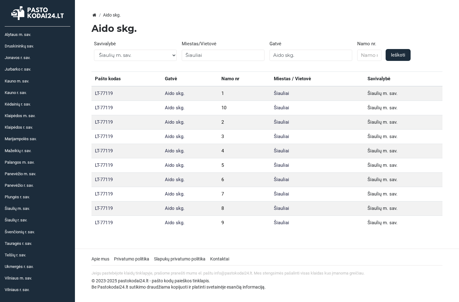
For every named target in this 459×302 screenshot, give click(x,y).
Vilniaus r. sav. (17, 289)
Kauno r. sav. (16, 92)
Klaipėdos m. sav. (20, 115)
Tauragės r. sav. (18, 243)
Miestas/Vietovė (199, 44)
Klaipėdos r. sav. (19, 127)
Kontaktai (219, 258)
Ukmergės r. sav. (19, 266)
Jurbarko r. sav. (18, 69)
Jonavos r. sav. (17, 57)
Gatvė (275, 44)
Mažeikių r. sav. (18, 150)
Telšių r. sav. (15, 255)
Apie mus (100, 258)
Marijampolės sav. (21, 138)
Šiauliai (281, 93)
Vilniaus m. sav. (18, 278)
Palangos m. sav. (19, 162)
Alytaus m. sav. (18, 34)
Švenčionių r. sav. (20, 232)
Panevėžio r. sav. (19, 185)
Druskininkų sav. (19, 46)
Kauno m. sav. (17, 81)
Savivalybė (105, 44)
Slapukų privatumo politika (179, 258)
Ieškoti (398, 55)
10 (223, 108)
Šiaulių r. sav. (16, 220)
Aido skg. (175, 93)
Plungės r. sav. (17, 197)
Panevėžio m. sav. (20, 173)
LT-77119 (104, 93)
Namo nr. (366, 44)
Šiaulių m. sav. (17, 208)
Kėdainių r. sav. (18, 104)
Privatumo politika (131, 258)
